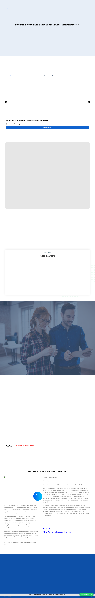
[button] (6, 102)
